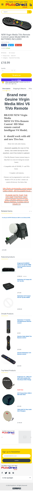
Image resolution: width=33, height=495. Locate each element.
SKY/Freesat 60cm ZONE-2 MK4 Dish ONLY (24, 393)
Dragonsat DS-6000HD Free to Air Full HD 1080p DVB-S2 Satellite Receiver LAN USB (24, 265)
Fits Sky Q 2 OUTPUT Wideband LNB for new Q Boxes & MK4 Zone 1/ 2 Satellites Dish (16, 217)
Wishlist (4, 53)
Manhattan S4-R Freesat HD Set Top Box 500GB (24, 296)
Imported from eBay (14, 58)
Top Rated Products (8, 370)
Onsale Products (7, 314)
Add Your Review (5, 42)
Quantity (3, 68)
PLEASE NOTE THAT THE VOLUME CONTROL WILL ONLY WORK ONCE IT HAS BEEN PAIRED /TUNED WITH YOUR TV (16, 199)
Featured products (8, 257)
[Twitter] (6, 473)
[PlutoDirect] (16, 4)
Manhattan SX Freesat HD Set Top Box (24, 280)
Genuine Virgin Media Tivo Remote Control (24, 337)
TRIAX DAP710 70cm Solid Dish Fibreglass (24, 410)
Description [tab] (6, 89)
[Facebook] (2, 473)
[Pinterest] (13, 473)
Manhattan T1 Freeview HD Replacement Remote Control (24, 321)
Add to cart (17, 75)
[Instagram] (9, 473)
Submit (16, 460)
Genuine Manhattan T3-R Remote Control (24, 353)
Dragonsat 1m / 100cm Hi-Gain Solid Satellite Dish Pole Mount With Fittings (24, 378)
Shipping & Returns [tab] (19, 89)
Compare (12, 53)
